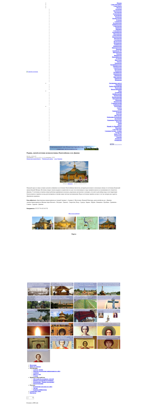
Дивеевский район (47, 159)
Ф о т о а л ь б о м (74, 213)
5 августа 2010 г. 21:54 (39, 157)
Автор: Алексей (31, 156)
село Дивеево (58, 159)
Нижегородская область (34, 159)
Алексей (70, 183)
